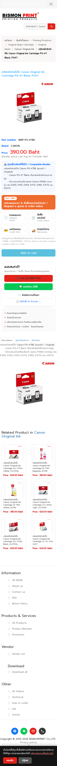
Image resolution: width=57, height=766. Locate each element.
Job (14, 709)
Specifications (22, 340)
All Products (19, 623)
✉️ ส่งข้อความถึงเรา (28, 295)
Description (6, 340)
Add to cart (28, 253)
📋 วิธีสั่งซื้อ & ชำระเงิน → (28, 301)
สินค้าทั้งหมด (22, 40)
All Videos (18, 691)
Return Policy (20, 603)
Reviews (36, 340)
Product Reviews (22, 629)
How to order (20, 703)
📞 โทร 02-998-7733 (29, 278)
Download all (19, 672)
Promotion (18, 634)
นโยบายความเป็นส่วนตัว (42, 753)
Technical (17, 697)
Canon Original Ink (24, 49)
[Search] (51, 26)
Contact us (18, 592)
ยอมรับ (10, 760)
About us (17, 586)
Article (16, 714)
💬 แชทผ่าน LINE (28, 286)
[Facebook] (14, 731)
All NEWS (17, 580)
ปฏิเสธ (25, 760)
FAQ (14, 598)
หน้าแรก (8, 40)
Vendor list (18, 654)
